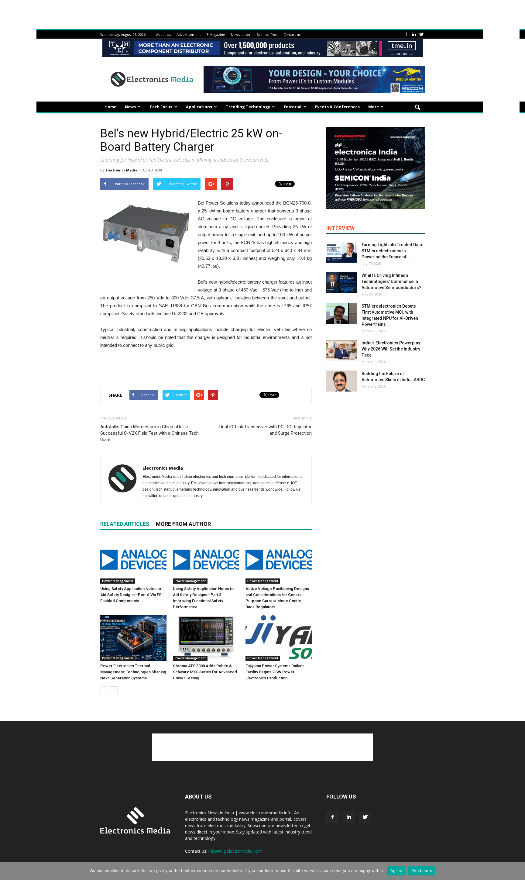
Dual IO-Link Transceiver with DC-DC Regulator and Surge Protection (265, 430)
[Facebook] (406, 34)
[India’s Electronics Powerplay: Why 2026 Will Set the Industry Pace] (341, 350)
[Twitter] (421, 34)
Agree (396, 870)
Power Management (117, 581)
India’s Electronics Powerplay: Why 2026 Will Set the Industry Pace (391, 348)
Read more (421, 870)
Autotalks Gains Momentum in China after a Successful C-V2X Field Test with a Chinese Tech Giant (149, 433)
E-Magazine (216, 34)
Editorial (292, 106)
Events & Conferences (337, 106)
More (373, 106)
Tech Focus (160, 106)
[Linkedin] (413, 34)
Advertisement (189, 34)
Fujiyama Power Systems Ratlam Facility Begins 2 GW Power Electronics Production (274, 672)
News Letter (241, 34)
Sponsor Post (267, 34)
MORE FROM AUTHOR (183, 524)
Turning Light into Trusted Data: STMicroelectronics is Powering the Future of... (392, 250)
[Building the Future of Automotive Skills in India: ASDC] (341, 381)
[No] (517, 871)
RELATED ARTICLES (124, 524)
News (130, 106)
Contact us (291, 34)
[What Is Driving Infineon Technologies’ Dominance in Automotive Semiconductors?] (341, 282)
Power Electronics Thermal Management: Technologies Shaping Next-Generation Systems (133, 672)
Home (110, 106)
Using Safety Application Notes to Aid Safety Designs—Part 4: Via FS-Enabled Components (131, 594)
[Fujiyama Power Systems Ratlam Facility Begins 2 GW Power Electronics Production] (278, 638)
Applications (199, 106)
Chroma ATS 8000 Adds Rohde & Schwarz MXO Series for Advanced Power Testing (205, 672)
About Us (163, 34)
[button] (417, 107)
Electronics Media (122, 170)
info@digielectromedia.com (235, 851)
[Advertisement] (206, 366)
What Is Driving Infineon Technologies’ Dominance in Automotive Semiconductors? (391, 281)
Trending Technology (248, 106)
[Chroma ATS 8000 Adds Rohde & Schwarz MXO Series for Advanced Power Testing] (206, 638)
